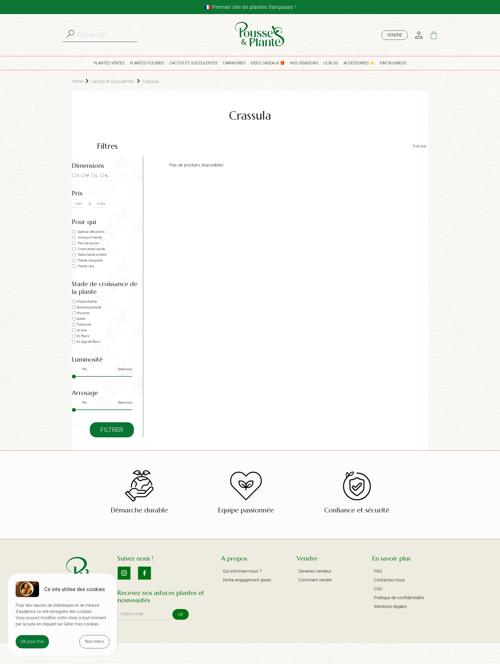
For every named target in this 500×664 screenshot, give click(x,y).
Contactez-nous (389, 579)
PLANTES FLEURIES (147, 63)
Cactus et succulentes (112, 81)
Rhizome (83, 313)
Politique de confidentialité (399, 597)
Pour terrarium (88, 243)
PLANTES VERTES (109, 63)
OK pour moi (32, 641)
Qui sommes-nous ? (242, 571)
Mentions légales (390, 606)
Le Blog (330, 63)
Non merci (94, 641)
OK (180, 614)
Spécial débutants (91, 232)
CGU (378, 588)
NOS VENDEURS (304, 63)
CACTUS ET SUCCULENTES (193, 63)
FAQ (378, 571)
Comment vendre (315, 579)
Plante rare (85, 266)
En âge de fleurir (89, 342)
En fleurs (83, 336)
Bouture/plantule (89, 307)
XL (107, 175)
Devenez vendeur (314, 571)
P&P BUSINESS (393, 63)
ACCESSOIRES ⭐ (359, 63)
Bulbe (81, 319)
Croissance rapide (91, 249)
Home (77, 81)
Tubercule (84, 324)
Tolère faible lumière (92, 255)
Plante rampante (90, 260)
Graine (82, 330)
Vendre (394, 35)
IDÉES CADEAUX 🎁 (268, 63)
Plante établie (87, 301)
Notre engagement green (247, 579)
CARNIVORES (234, 63)
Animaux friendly (89, 237)
